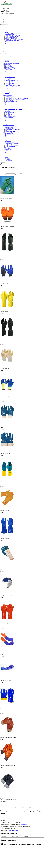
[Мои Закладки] (3, 21)
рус (1, 17)
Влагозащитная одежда (9, 96)
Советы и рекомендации (8, 44)
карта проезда (24, 824)
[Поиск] (3, 20)
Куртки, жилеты (8, 66)
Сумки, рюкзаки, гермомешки (11, 110)
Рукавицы (7, 147)
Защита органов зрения (9, 135)
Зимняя (9, 82)
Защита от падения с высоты (11, 126)
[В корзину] (0, 259)
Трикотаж (7, 60)
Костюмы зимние (8, 106)
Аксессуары (7, 113)
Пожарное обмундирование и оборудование (14, 39)
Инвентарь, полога (9, 42)
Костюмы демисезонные (10, 105)
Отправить (26, 836)
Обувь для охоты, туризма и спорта (12, 80)
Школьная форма (6, 45)
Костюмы (7, 93)
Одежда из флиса (8, 69)
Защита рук (7, 41)
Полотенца (7, 159)
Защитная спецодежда (9, 34)
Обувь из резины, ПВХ (9, 83)
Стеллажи (7, 151)
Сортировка (2, 174)
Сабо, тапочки (10, 87)
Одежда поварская (9, 122)
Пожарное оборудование (10, 131)
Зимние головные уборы (10, 68)
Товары (4, 27)
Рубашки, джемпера (9, 117)
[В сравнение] (3, 259)
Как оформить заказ (7, 815)
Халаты (6, 62)
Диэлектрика (7, 138)
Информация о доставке (7, 816)
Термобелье (7, 111)
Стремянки (7, 152)
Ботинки (9, 72)
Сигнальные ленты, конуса (10, 128)
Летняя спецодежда (9, 28)
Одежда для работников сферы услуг (12, 37)
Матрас (6, 155)
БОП (6, 130)
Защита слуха (8, 136)
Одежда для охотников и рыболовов (12, 35)
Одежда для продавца (9, 120)
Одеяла (6, 157)
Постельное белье (8, 160)
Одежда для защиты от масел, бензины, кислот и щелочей (16, 98)
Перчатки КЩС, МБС (9, 142)
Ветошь (6, 154)
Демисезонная (10, 81)
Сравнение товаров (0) (5, 172)
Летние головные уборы (10, 58)
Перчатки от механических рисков (12, 143)
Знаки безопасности (9, 127)
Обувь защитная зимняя (10, 77)
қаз (3, 17)
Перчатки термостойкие (10, 146)
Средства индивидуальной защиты (12, 40)
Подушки (7, 158)
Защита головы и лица (9, 133)
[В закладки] (2, 259)
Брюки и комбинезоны (9, 67)
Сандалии (9, 74)
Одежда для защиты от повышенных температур (15, 99)
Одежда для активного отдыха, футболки (13, 109)
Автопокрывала (8, 149)
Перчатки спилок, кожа (10, 144)
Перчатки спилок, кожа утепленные (12, 145)
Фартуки (7, 61)
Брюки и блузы (8, 90)
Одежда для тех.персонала (10, 121)
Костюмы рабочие (8, 56)
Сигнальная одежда (9, 100)
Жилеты (6, 104)
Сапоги (9, 76)
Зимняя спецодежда (9, 31)
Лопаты (6, 150)
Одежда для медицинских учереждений (13, 33)
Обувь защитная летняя (9, 71)
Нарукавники (8, 141)
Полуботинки (10, 73)
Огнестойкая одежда (9, 97)
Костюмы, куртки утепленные (11, 116)
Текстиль (7, 43)
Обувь (6, 32)
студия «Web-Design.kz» (13, 830)
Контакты (5, 47)
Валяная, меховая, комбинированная (12, 85)
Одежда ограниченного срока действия (13, 29)
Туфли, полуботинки (12, 88)
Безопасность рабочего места (11, 38)
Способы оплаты (6, 817)
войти (1, 16)
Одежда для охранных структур (11, 36)
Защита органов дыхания (10, 134)
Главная (4, 169)
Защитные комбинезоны (10, 137)
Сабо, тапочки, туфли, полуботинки (12, 86)
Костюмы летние (8, 108)
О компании (5, 26)
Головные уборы (8, 92)
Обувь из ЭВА (8, 84)
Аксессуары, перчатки (9, 102)
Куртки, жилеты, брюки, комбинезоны (13, 57)
